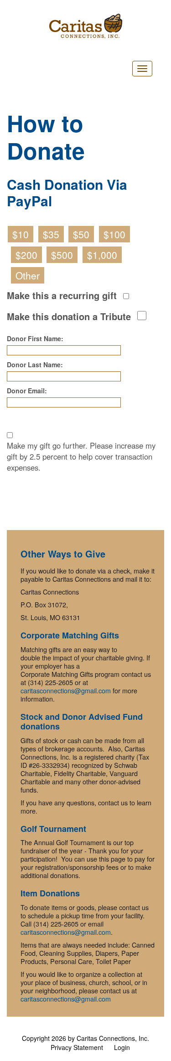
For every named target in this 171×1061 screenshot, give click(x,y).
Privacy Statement (77, 1047)
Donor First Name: (35, 338)
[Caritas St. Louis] (85, 26)
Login (122, 1047)
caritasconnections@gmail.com (66, 690)
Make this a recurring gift (62, 295)
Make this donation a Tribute (69, 316)
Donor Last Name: (35, 364)
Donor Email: (27, 390)
